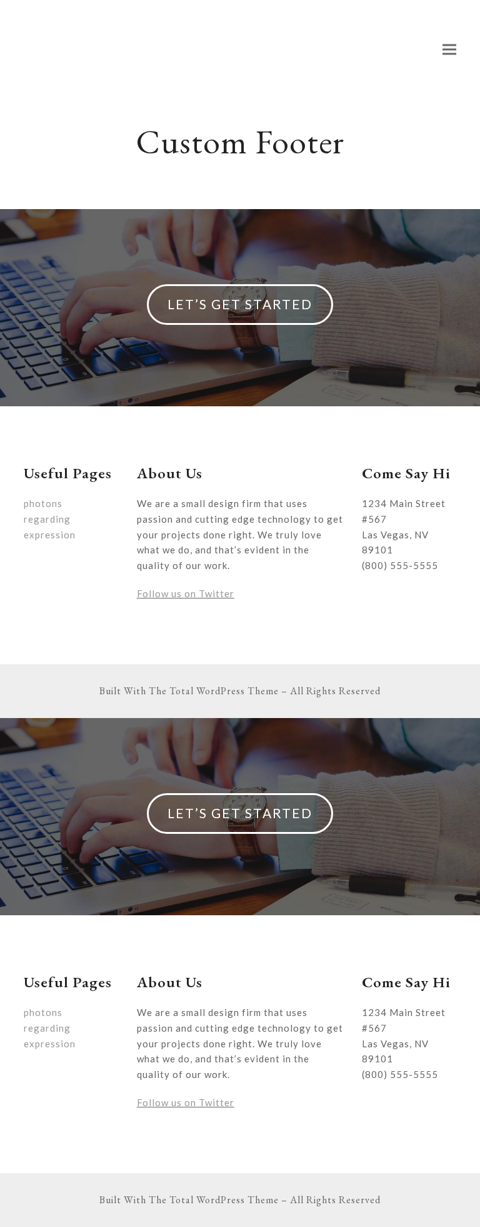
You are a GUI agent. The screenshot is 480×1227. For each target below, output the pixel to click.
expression (50, 534)
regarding (47, 519)
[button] (449, 49)
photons (43, 503)
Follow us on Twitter (185, 593)
